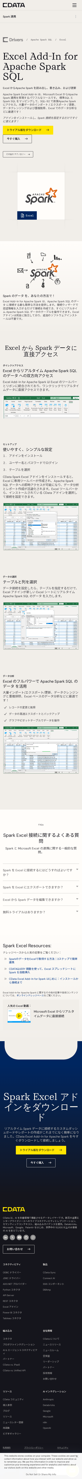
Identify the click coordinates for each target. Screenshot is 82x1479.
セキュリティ (62, 1447)
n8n (45, 1422)
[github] (26, 1237)
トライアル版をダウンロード (24, 130)
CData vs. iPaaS (11, 1364)
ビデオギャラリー (12, 1433)
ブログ (6, 1410)
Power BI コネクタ (12, 1312)
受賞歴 (46, 1356)
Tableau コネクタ (12, 1318)
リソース (7, 1416)
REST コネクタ (10, 1301)
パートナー (8, 1359)
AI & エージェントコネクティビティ (20, 1352)
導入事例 (7, 1405)
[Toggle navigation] (74, 5)
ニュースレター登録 (13, 1422)
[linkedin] (5, 1237)
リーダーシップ (51, 1361)
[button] (41, 870)
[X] (12, 1237)
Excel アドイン (10, 1306)
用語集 (6, 1428)
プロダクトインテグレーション (19, 1344)
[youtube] (19, 1237)
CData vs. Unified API (14, 1370)
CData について (51, 1338)
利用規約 (6, 1447)
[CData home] (17, 5)
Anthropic (48, 1399)
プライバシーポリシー (33, 1447)
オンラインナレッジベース (30, 995)
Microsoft (48, 1416)
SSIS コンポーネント (53, 1284)
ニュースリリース (52, 1344)
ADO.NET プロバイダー (15, 1284)
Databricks (49, 1405)
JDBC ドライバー (12, 1278)
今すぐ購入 (13, 139)
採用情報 (47, 1373)
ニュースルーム (51, 1350)
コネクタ (7, 1338)
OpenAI (47, 1428)
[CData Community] (33, 1237)
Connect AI (49, 1278)
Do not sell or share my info (41, 1474)
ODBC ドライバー (12, 1272)
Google (47, 1410)
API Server (8, 1295)
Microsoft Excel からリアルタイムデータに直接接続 (54, 1014)
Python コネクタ (11, 1289)
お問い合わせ (15, 1249)
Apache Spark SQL (41, 39)
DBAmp (47, 1289)
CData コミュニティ (13, 1399)
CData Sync (49, 1272)
